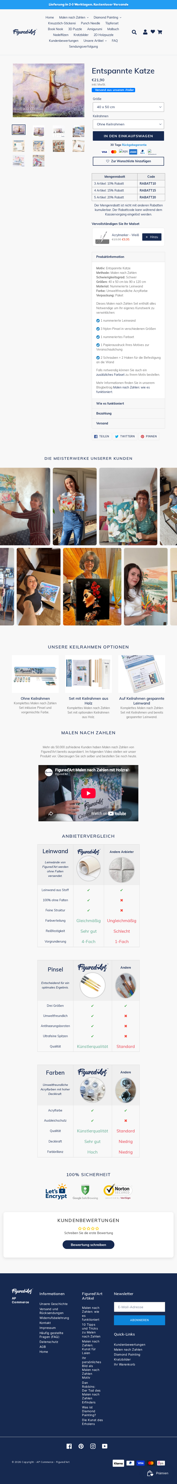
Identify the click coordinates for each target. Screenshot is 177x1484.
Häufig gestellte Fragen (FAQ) (51, 1335)
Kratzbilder (122, 1359)
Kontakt (45, 1323)
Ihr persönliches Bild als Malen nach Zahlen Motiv (91, 1367)
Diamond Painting (127, 1354)
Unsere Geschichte (54, 1304)
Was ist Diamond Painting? (89, 1411)
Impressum (48, 1328)
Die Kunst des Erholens (92, 1422)
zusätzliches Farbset (110, 375)
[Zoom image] (48, 90)
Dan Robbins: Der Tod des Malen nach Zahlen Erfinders (91, 1392)
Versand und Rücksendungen (52, 1311)
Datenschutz (49, 1342)
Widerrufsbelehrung (54, 1318)
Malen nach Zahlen (128, 1349)
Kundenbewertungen (129, 1344)
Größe (97, 99)
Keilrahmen (100, 116)
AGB (43, 1346)
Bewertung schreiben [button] (88, 1244)
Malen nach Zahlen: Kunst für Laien (90, 1347)
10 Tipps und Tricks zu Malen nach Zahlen (91, 1330)
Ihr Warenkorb (124, 1364)
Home (44, 1351)
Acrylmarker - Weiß (125, 235)
